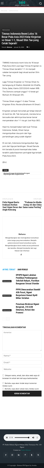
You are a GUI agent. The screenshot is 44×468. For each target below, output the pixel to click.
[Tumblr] (31, 455)
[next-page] (7, 318)
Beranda (4, 11)
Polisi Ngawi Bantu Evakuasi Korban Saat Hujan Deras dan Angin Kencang (12, 206)
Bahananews (13, 11)
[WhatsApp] (21, 55)
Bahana (9, 47)
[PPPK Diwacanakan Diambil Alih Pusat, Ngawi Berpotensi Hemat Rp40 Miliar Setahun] (8, 292)
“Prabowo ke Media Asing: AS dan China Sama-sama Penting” (32, 204)
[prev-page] (4, 318)
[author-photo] (22, 231)
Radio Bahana (26, 450)
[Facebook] (4, 55)
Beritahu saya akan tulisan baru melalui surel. (22, 389)
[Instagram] (12, 455)
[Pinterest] (16, 55)
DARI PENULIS (23, 269)
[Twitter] (10, 55)
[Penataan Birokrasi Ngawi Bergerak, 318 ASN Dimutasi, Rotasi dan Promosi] (8, 307)
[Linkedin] (18, 455)
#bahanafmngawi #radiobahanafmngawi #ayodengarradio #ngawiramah (17, 173)
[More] (27, 55)
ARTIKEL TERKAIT (8, 269)
